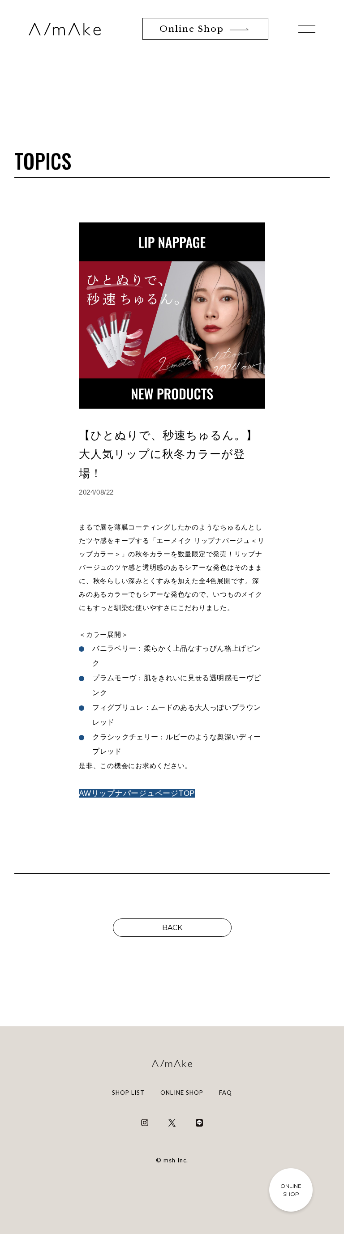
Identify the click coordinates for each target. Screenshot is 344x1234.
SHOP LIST (128, 1092)
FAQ (225, 1092)
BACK (172, 927)
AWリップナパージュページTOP (137, 793)
